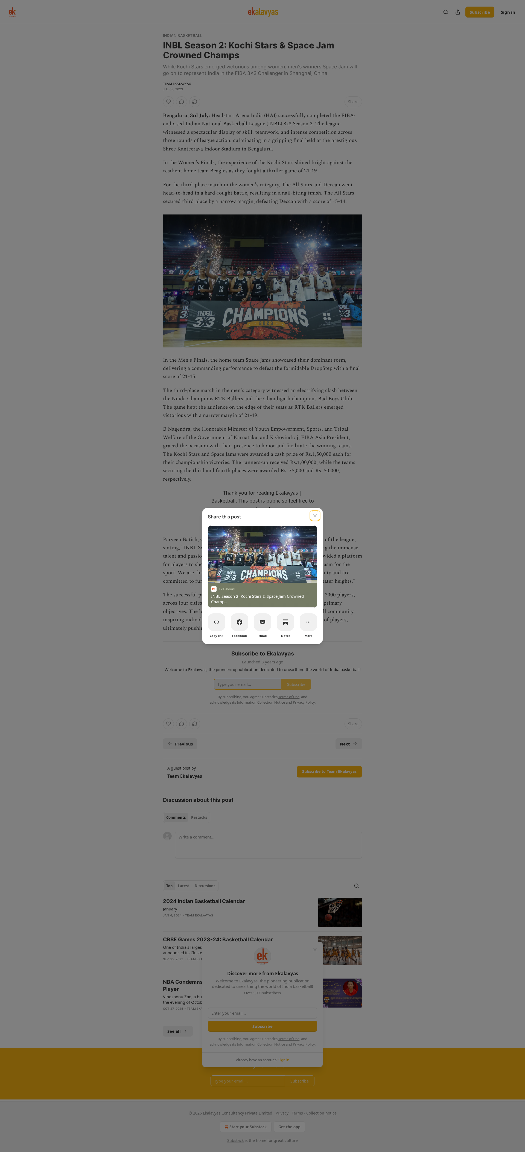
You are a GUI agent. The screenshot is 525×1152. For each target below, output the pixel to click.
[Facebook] (239, 622)
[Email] (262, 622)
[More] (308, 622)
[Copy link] (216, 622)
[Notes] (285, 622)
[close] (315, 515)
